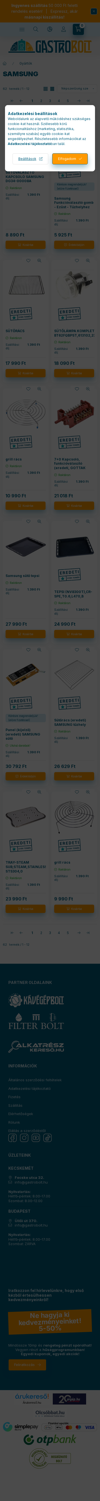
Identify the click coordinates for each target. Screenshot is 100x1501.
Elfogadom (67, 159)
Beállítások (27, 159)
